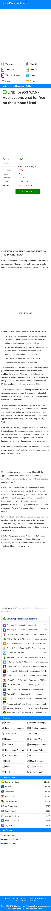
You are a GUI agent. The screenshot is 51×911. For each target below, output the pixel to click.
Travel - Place (10, 734)
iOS (4, 86)
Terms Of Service (38, 898)
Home (7, 898)
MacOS (29, 1)
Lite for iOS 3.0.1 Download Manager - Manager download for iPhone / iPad (27, 667)
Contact (33, 901)
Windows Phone (12, 75)
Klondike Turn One (8, 843)
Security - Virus (36, 739)
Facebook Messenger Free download (27, 625)
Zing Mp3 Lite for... (11, 826)
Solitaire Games (7, 835)
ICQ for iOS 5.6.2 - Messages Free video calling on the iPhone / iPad (27, 639)
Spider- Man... (10, 797)
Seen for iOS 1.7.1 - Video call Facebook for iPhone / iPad (27, 690)
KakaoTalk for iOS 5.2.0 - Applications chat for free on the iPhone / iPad (27, 713)
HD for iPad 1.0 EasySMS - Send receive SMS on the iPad (27, 680)
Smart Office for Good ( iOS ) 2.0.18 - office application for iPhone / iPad (27, 648)
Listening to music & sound (14, 728)
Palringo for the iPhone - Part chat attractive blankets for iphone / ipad (27, 704)
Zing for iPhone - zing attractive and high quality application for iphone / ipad (27, 694)
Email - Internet (11, 772)
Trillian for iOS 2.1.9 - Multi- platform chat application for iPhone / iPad (27, 662)
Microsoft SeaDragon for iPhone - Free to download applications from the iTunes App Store (27, 708)
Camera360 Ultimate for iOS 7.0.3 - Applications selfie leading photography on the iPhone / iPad (27, 635)
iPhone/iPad (10, 69)
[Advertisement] (25, 34)
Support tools (35, 767)
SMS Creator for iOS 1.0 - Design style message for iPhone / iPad (27, 685)
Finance (8, 739)
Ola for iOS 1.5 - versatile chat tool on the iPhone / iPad (27, 699)
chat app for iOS (24, 608)
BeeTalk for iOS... (11, 782)
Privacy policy (20, 898)
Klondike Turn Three (9, 839)
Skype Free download (27, 653)
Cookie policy (20, 901)
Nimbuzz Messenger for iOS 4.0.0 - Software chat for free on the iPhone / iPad (27, 644)
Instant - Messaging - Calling (39, 723)
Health (7, 761)
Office (7, 767)
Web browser (10, 745)
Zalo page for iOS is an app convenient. (27, 630)
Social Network (36, 772)
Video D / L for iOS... (12, 821)
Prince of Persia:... (11, 801)
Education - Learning (38, 728)
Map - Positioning (37, 761)
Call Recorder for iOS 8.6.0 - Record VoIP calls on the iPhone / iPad (27, 676)
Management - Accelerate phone (39, 745)
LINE (21, 159)
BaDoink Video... (11, 787)
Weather (33, 734)
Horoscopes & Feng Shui (14, 750)
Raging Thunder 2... (12, 811)
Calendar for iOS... (11, 816)
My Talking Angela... (12, 806)
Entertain (33, 756)
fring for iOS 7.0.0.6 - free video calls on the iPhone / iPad (27, 658)
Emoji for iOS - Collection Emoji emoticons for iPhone (27, 671)
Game (7, 723)
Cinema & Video (11, 756)
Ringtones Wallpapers (38, 750)
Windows (9, 64)
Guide (7, 81)
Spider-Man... (9, 792)
